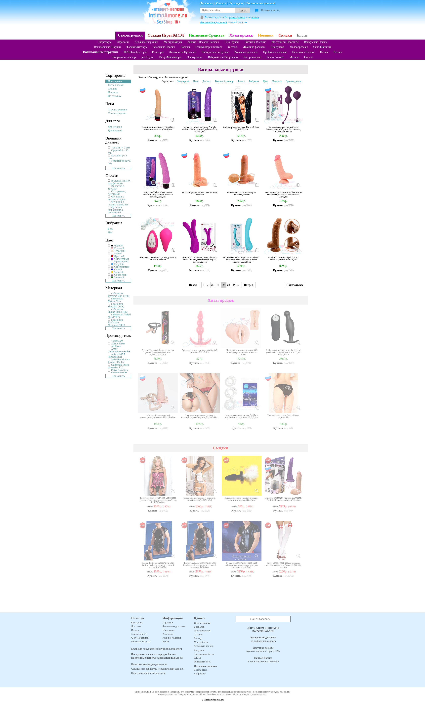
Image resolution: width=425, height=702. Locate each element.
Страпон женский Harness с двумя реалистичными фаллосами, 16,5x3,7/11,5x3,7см (158, 352)
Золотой (119, 272)
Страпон (198, 634)
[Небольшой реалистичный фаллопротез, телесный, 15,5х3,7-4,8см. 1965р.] (173, 408)
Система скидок (139, 637)
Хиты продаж (241, 35)
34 (234, 284)
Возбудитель (201, 669)
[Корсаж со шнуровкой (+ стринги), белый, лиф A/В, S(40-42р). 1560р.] (215, 491)
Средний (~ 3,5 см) (118, 151)
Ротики (338, 52)
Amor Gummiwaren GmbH (119, 350)
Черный (118, 245)
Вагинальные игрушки (100, 52)
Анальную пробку (203, 645)
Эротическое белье (204, 654)
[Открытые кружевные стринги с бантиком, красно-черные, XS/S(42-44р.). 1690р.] (215, 408)
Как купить (137, 622)
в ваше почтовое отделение (263, 659)
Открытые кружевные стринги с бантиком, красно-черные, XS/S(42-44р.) (199, 416)
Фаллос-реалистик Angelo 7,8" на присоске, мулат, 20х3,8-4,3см (283, 258)
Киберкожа (277, 46)
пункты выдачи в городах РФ (263, 649)
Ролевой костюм (202, 661)
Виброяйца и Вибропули (223, 57)
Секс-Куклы (232, 42)
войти (255, 17)
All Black (116, 346)
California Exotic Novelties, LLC (118, 366)
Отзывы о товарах (141, 641)
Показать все (294, 284)
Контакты (168, 633)
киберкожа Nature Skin (115, 300)
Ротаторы (158, 52)
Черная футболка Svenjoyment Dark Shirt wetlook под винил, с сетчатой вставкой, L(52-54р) (199, 565)
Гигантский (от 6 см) (119, 162)
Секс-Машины (322, 46)
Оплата (221, 3)
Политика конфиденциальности (149, 664)
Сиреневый (120, 274)
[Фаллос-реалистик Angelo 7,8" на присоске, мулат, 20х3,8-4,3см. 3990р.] (298, 250)
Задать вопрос (139, 633)
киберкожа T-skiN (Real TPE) (119, 316)
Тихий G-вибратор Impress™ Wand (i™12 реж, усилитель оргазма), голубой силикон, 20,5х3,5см (241, 259)
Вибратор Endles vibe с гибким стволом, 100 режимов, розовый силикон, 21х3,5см (158, 194)
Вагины (185, 46)
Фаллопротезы (299, 46)
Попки (324, 52)
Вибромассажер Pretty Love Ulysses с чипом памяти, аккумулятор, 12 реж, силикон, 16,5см (200, 259)
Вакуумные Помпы (315, 42)
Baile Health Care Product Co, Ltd (119, 361)
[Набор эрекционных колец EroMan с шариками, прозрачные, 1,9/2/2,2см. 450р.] (256, 408)
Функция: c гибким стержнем (118, 203)
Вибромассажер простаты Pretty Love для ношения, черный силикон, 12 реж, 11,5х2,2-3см (283, 352)
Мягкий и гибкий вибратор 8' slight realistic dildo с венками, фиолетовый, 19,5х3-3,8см (199, 129)
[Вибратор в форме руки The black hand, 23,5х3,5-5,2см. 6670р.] (256, 120)
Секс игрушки (202, 622)
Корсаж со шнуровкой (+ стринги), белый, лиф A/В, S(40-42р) (199, 499)
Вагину (198, 638)
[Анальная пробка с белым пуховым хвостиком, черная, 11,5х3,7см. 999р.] (256, 491)
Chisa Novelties (119, 370)
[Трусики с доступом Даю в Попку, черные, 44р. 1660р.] (298, 408)
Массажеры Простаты (285, 42)
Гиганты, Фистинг (255, 42)
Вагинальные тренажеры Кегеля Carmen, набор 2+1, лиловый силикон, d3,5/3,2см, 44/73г (283, 129)
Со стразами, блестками (117, 192)
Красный (119, 256)
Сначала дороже (117, 113)
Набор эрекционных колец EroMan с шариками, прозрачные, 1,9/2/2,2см (241, 416)
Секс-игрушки (130, 35)
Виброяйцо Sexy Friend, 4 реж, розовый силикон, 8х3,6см (158, 258)
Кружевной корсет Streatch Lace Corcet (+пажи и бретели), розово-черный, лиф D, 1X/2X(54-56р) (157, 500)
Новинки (265, 35)
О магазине (169, 630)
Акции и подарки (172, 637)
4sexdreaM (117, 340)
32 (223, 284)
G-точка (232, 46)
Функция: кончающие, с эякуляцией (115, 210)
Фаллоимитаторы (136, 46)
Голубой (119, 264)
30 (212, 284)
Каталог (142, 77)
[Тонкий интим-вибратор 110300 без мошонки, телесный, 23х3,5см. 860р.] (173, 120)
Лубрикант (200, 673)
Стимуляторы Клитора (208, 46)
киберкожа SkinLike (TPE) (116, 305)
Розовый (119, 248)
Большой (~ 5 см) (117, 157)
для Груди (147, 57)
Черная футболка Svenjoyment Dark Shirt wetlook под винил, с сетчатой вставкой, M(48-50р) (158, 565)
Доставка (206, 3)
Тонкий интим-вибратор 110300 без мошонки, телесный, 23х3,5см (158, 128)
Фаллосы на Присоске (182, 52)
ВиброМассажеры (170, 57)
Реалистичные (275, 57)
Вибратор (199, 626)
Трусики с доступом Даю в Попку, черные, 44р (283, 416)
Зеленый (119, 277)
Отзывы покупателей (261, 3)
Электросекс (194, 57)
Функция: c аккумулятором (116, 198)
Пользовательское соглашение (148, 673)
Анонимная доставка (213, 22)
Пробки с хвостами (275, 52)
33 (228, 284)
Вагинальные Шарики (107, 46)
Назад (193, 284)
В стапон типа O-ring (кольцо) (119, 182)
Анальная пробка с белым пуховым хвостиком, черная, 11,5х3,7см (241, 499)
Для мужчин (115, 126)
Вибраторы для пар (124, 57)
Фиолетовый (121, 258)
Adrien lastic (118, 343)
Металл (294, 57)
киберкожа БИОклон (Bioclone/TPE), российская (117, 323)
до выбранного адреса (263, 639)
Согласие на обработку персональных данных (157, 668)
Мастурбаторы (173, 42)
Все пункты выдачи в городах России (153, 654)
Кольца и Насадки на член (203, 42)
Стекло (308, 57)
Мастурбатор (201, 642)
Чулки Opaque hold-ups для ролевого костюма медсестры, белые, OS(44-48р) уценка (283, 565)
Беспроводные (252, 57)
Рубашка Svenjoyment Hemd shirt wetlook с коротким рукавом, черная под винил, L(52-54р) (241, 565)
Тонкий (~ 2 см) (120, 147)
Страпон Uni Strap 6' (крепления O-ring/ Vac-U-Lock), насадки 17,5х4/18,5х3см (283, 499)
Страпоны (123, 42)
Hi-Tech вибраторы (135, 52)
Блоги (302, 35)
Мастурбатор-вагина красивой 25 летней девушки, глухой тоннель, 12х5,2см (241, 352)
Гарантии (168, 622)
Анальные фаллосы (245, 52)
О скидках (236, 3)
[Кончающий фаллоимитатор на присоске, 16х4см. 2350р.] (256, 185)
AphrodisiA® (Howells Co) (117, 355)
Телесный (119, 250)
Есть (110, 228)
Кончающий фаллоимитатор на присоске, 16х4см (241, 193)
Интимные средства (205, 665)
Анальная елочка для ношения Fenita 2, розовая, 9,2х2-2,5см (200, 351)
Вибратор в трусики (116, 187)
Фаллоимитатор (202, 630)
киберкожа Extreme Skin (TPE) (118, 294)
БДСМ (197, 657)
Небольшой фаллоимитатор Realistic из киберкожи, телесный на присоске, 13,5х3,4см (283, 194)
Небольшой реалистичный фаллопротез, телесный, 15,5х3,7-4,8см (157, 416)
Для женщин (115, 130)
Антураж (199, 650)
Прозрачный (121, 261)
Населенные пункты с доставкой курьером (157, 657)
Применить (118, 168)
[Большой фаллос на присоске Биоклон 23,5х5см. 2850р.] (215, 185)
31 (218, 284)
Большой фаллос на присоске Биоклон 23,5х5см (199, 193)
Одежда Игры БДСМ (166, 35)
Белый (118, 253)
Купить (152, 140)
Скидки (285, 35)
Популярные (115, 81)
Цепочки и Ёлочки (303, 52)
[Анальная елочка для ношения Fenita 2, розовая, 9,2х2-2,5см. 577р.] (215, 343)
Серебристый (121, 266)
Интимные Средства (206, 35)
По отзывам (114, 95)
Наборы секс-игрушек (215, 52)
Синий (118, 269)
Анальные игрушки (146, 42)
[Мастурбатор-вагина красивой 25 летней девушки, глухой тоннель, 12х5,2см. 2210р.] (256, 343)
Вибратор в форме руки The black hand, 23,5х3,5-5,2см (241, 128)
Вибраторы (104, 42)
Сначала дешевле (117, 109)
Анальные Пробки (164, 46)
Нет (110, 232)
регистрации (237, 17)
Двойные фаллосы (254, 46)
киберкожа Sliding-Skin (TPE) (118, 310)
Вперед (248, 284)
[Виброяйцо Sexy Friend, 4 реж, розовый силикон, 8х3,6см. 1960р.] (173, 250)
